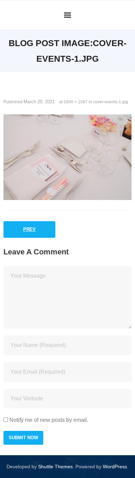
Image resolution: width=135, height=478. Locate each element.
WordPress (115, 466)
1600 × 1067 (76, 101)
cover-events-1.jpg (110, 101)
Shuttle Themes (55, 466)
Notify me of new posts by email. (48, 420)
